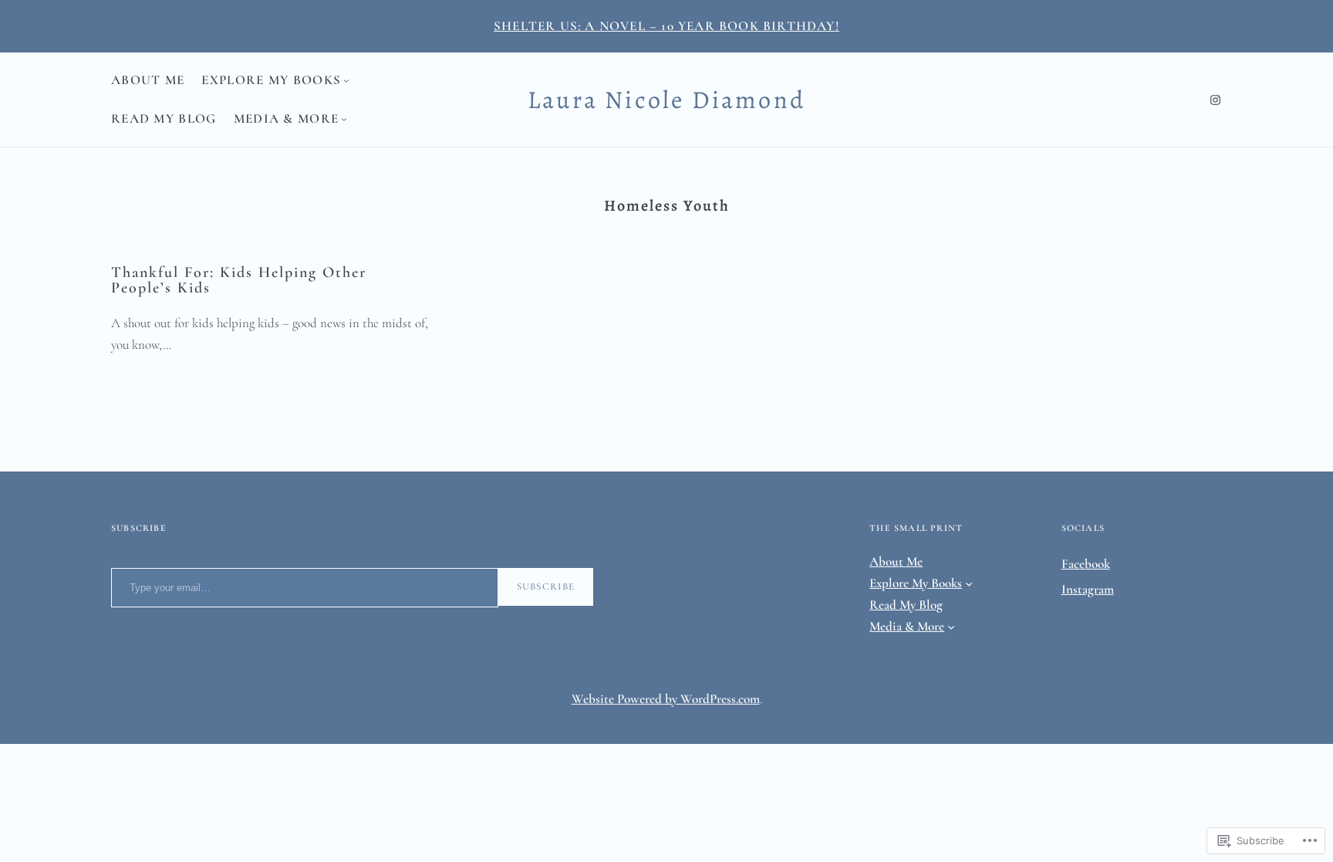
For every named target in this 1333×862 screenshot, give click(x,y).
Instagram (1087, 589)
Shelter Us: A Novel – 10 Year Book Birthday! (666, 26)
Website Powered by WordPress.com (666, 699)
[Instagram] (1215, 99)
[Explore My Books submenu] (346, 80)
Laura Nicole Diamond (666, 100)
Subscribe (546, 586)
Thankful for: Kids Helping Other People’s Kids (238, 280)
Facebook (1085, 564)
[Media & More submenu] (344, 119)
